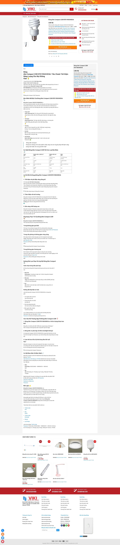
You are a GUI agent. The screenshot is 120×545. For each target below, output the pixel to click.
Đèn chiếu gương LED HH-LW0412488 (43, 455)
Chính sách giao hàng (46, 519)
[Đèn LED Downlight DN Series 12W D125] (29, 470)
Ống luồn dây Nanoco (69, 31)
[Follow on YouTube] (69, 525)
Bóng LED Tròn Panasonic (43, 16)
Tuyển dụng (95, 5)
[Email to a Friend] (54, 57)
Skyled (26, 419)
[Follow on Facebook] (62, 525)
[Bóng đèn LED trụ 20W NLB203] (91, 446)
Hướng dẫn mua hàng (26, 523)
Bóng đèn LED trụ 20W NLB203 (90, 454)
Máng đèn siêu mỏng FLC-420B (29, 454)
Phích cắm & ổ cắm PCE (53, 33)
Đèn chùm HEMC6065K (58, 454)
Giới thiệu (81, 5)
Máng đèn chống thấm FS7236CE (43, 479)
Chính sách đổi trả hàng (46, 521)
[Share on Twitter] (52, 57)
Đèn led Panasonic (83, 81)
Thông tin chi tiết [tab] (28, 65)
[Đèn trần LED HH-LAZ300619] (75, 446)
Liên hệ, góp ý (25, 519)
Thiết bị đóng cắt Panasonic (54, 29)
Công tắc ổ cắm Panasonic (69, 28)
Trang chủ (24, 16)
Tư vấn (89, 5)
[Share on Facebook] (50, 57)
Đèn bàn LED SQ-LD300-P (58, 478)
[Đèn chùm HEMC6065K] (60, 446)
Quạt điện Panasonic (66, 29)
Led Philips (27, 421)
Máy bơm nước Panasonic (59, 31)
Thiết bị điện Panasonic (59, 26)
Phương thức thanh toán (27, 521)
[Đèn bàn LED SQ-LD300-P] (60, 470)
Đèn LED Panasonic (32, 16)
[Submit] (72, 9)
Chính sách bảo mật (46, 523)
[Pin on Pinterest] (56, 57)
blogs (86, 5)
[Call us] (66, 525)
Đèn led (65, 53)
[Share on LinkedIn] (59, 57)
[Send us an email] (64, 525)
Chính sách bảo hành (46, 517)
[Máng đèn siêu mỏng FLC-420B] (29, 446)
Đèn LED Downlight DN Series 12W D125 (28, 479)
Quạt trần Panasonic (63, 33)
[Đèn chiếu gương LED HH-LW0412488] (45, 446)
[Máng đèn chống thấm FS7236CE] (45, 470)
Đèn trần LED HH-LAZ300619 (74, 454)
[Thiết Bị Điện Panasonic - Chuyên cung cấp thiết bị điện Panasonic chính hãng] (29, 9)
